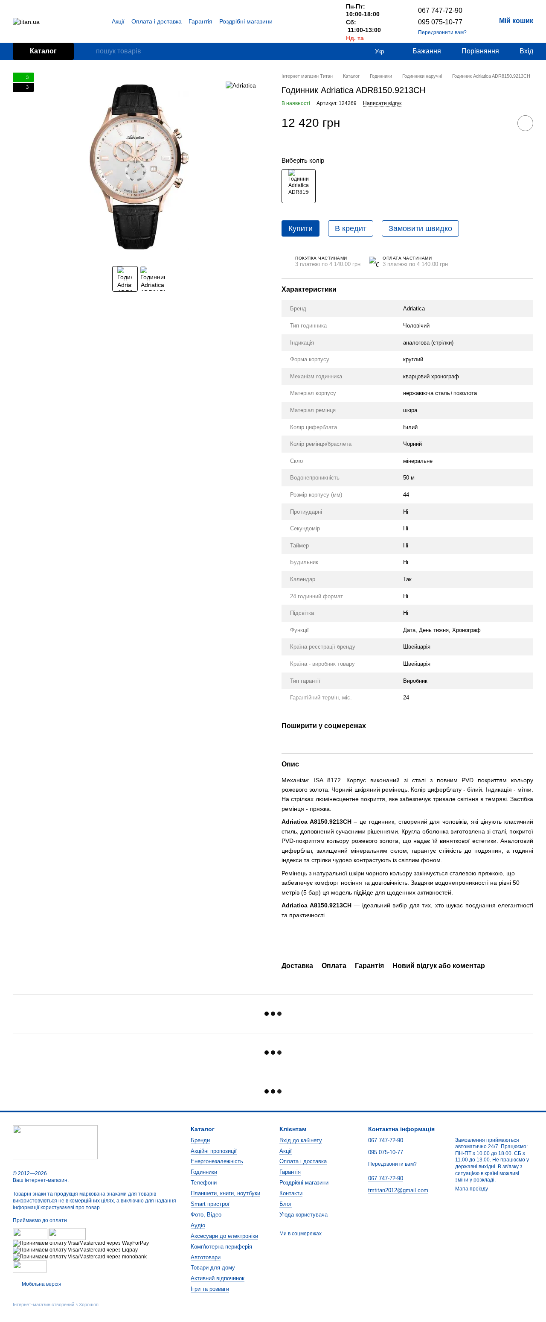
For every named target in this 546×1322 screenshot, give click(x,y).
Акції (118, 21)
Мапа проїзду (471, 1189)
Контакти (290, 1193)
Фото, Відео (206, 1214)
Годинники (204, 1172)
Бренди (200, 1140)
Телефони (204, 1182)
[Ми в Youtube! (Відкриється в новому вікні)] (313, 21)
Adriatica (414, 308)
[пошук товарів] (89, 51)
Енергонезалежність (217, 1161)
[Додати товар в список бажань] (525, 123)
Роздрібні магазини (246, 21)
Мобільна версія (40, 1284)
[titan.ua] (55, 1142)
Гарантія (200, 21)
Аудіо (198, 1225)
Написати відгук (382, 103)
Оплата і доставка (156, 21)
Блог (285, 1204)
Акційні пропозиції (214, 1151)
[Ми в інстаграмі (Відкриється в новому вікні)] (323, 21)
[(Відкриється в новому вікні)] (30, 1266)
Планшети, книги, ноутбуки (225, 1193)
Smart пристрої (210, 1204)
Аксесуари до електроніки (224, 1236)
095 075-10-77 (440, 22)
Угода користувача (303, 1214)
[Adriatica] (241, 85)
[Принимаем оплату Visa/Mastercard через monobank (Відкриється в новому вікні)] (80, 1257)
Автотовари (206, 1257)
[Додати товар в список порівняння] (501, 123)
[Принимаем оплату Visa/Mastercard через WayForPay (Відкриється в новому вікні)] (81, 1243)
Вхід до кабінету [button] (300, 1140)
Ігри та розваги (210, 1289)
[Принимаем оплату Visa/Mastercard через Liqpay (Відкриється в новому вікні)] (75, 1250)
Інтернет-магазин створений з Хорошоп (56, 1304)
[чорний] (299, 186)
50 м (409, 477)
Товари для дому (213, 1267)
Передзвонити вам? (442, 32)
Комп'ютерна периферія (221, 1246)
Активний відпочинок (217, 1278)
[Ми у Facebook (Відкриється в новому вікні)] (303, 21)
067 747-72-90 (440, 10)
